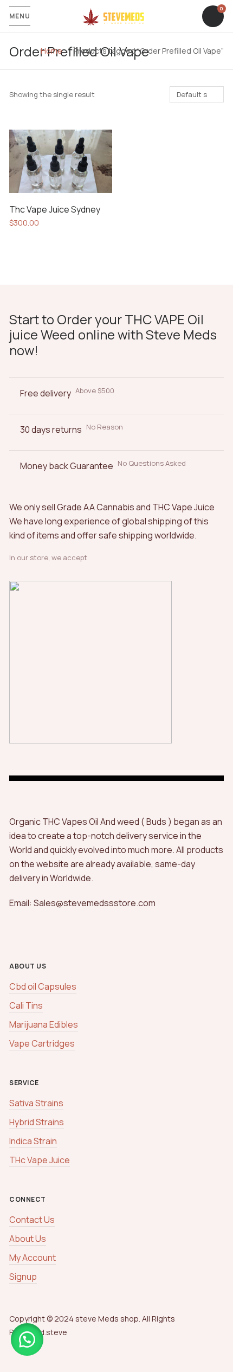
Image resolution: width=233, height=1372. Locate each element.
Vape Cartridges (42, 1043)
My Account (32, 1258)
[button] (27, 1339)
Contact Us (32, 1220)
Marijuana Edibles (43, 1024)
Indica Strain (33, 1141)
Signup (23, 1277)
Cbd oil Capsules (42, 986)
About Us (27, 1239)
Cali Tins (26, 1005)
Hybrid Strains (36, 1122)
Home (51, 51)
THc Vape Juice (39, 1160)
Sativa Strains (36, 1103)
